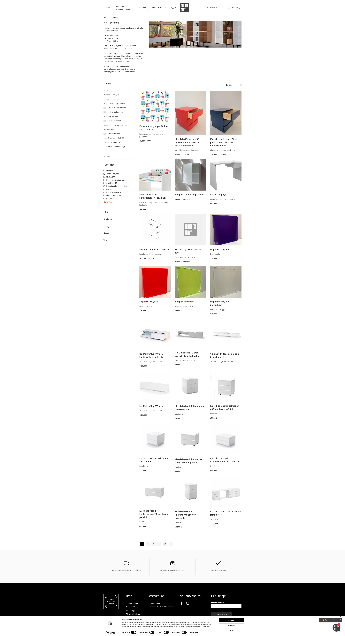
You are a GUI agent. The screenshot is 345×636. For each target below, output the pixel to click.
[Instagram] (187, 603)
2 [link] (148, 544)
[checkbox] (119, 170)
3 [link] (153, 544)
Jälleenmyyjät (170, 7)
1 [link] (142, 544)
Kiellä (231, 631)
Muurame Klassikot (111, 99)
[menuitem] (108, 8)
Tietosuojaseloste (133, 614)
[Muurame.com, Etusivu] (184, 7)
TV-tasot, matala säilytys (116, 107)
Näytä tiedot (194, 632)
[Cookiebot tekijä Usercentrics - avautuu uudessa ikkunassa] (110, 632)
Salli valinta (231, 625)
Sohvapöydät (109, 129)
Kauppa (107, 7)
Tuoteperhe (110, 164)
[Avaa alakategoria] (105, 108)
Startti (106, 90)
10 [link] (165, 544)
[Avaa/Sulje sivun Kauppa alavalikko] (112, 8)
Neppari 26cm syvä (111, 95)
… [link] (159, 544)
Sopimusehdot (132, 603)
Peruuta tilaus (132, 607)
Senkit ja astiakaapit (115, 112)
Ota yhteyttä (131, 610)
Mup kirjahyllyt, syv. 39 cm (114, 103)
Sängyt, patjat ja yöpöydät (114, 138)
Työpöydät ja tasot (114, 120)
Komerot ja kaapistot (112, 142)
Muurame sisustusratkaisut (123, 7)
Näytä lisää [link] (108, 202)
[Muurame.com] (111, 608)
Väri (106, 240)
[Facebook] (181, 603)
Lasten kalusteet (113, 133)
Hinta (106, 212)
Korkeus (108, 219)
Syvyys (107, 233)
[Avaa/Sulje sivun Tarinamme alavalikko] (148, 8)
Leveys (107, 226)
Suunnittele (157, 7)
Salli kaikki (231, 620)
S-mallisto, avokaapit (112, 116)
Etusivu (106, 17)
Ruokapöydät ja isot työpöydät (116, 125)
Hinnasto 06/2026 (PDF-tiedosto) (162, 607)
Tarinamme (141, 7)
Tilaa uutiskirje (221, 614)
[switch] (151, 632)
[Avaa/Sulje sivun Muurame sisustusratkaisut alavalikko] (132, 8)
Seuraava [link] (171, 544)
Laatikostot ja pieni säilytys (114, 146)
